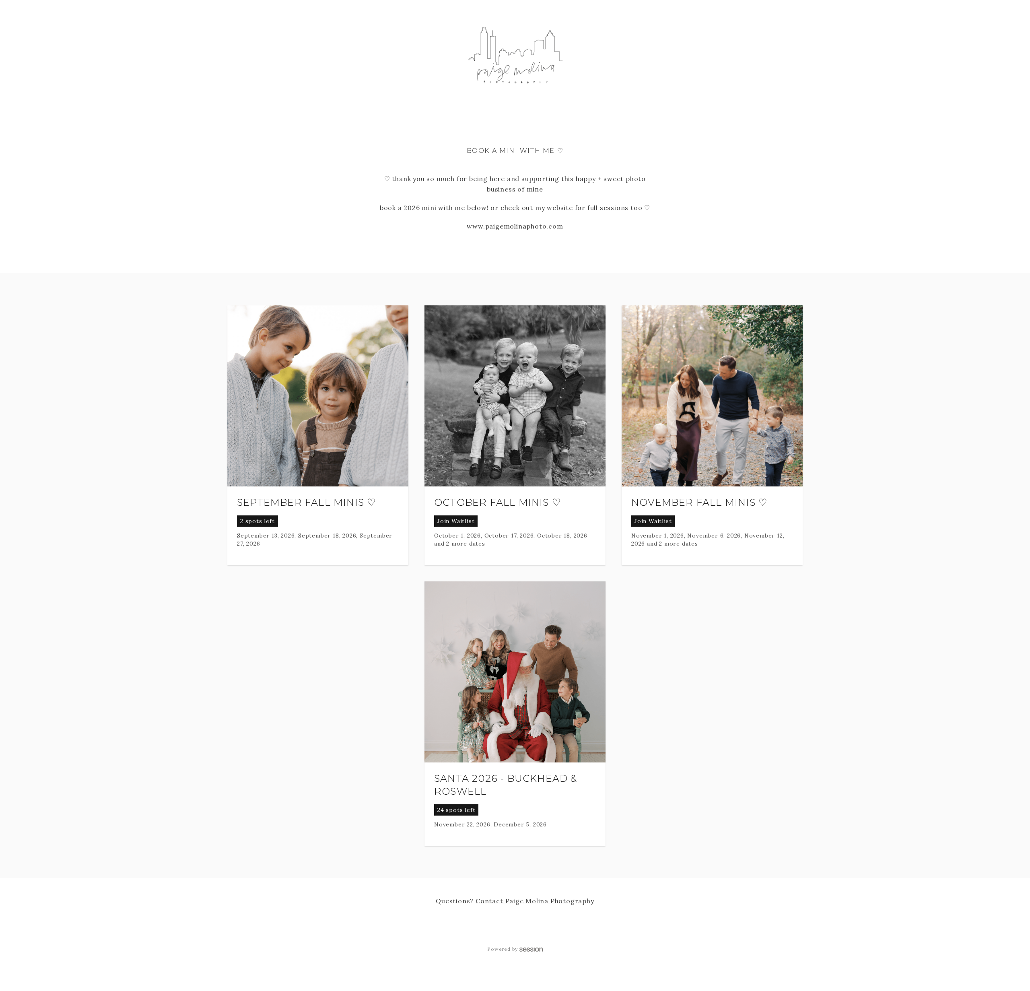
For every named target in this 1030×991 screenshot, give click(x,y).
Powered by (502, 949)
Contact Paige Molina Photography (535, 901)
